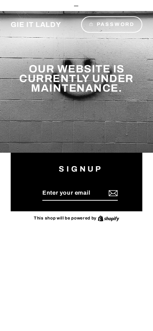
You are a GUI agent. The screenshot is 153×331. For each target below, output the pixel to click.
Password (115, 24)
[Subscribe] (112, 193)
